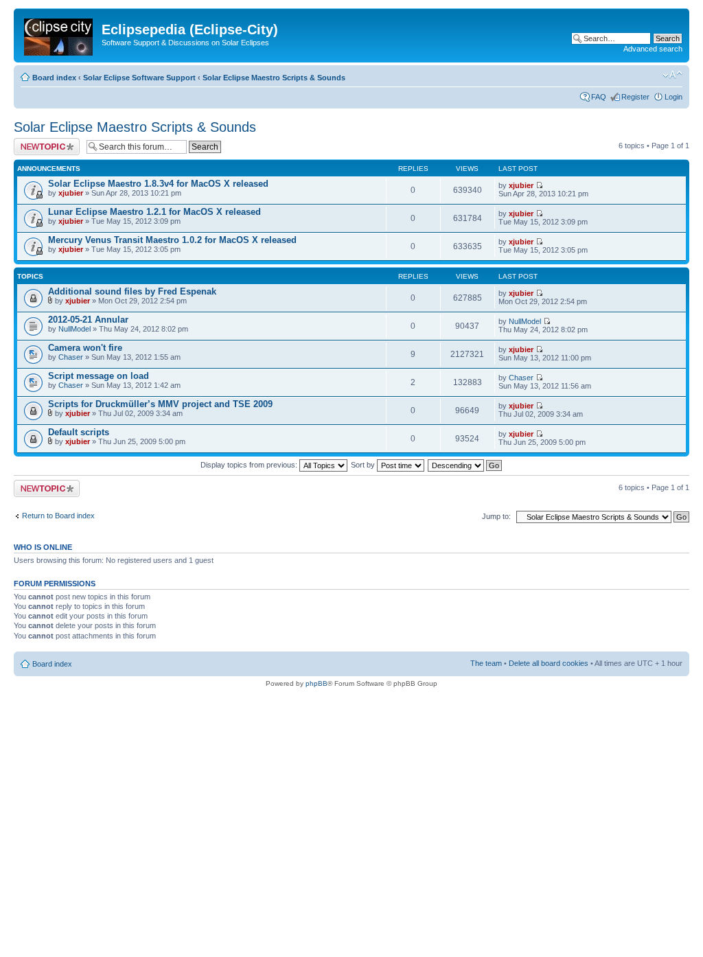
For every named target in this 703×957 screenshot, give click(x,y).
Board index (54, 77)
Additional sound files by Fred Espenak (132, 291)
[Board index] (59, 34)
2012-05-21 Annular (88, 319)
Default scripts (78, 432)
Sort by (364, 465)
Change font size (672, 75)
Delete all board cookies (548, 663)
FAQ (598, 97)
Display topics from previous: (249, 465)
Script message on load (98, 376)
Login (673, 97)
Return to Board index (58, 515)
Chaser (70, 357)
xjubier (70, 193)
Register (635, 97)
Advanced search (652, 49)
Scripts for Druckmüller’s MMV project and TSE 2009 (160, 404)
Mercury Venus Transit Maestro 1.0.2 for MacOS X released (172, 240)
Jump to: (496, 516)
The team (486, 663)
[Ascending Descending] (465, 465)
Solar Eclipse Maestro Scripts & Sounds (274, 77)
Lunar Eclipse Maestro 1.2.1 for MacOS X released (154, 212)
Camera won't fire (85, 348)
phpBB (316, 683)
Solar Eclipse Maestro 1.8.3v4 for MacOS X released (158, 183)
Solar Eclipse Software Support (139, 77)
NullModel (74, 329)
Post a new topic (41, 142)
